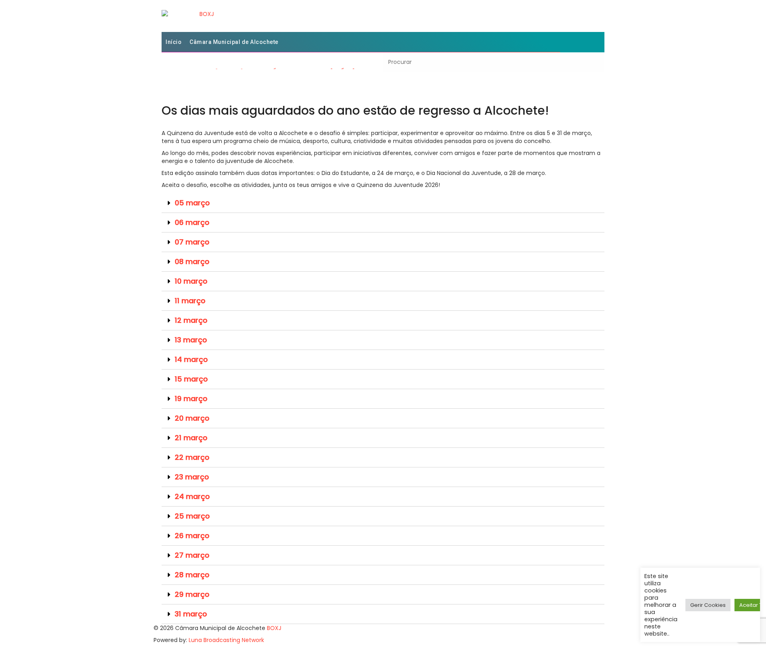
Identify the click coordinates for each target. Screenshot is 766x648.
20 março (192, 418)
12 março (191, 320)
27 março (192, 555)
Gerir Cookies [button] (708, 605)
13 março (191, 340)
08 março (192, 261)
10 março (191, 281)
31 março (191, 614)
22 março (192, 457)
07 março (192, 242)
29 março (192, 594)
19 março (191, 399)
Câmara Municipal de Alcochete (234, 42)
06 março (192, 222)
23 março (192, 477)
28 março (192, 575)
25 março (192, 516)
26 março (192, 536)
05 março (192, 203)
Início (174, 42)
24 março (192, 496)
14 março (191, 359)
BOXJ (274, 628)
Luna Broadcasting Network (226, 640)
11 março (190, 301)
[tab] (383, 203)
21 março (191, 438)
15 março (191, 379)
